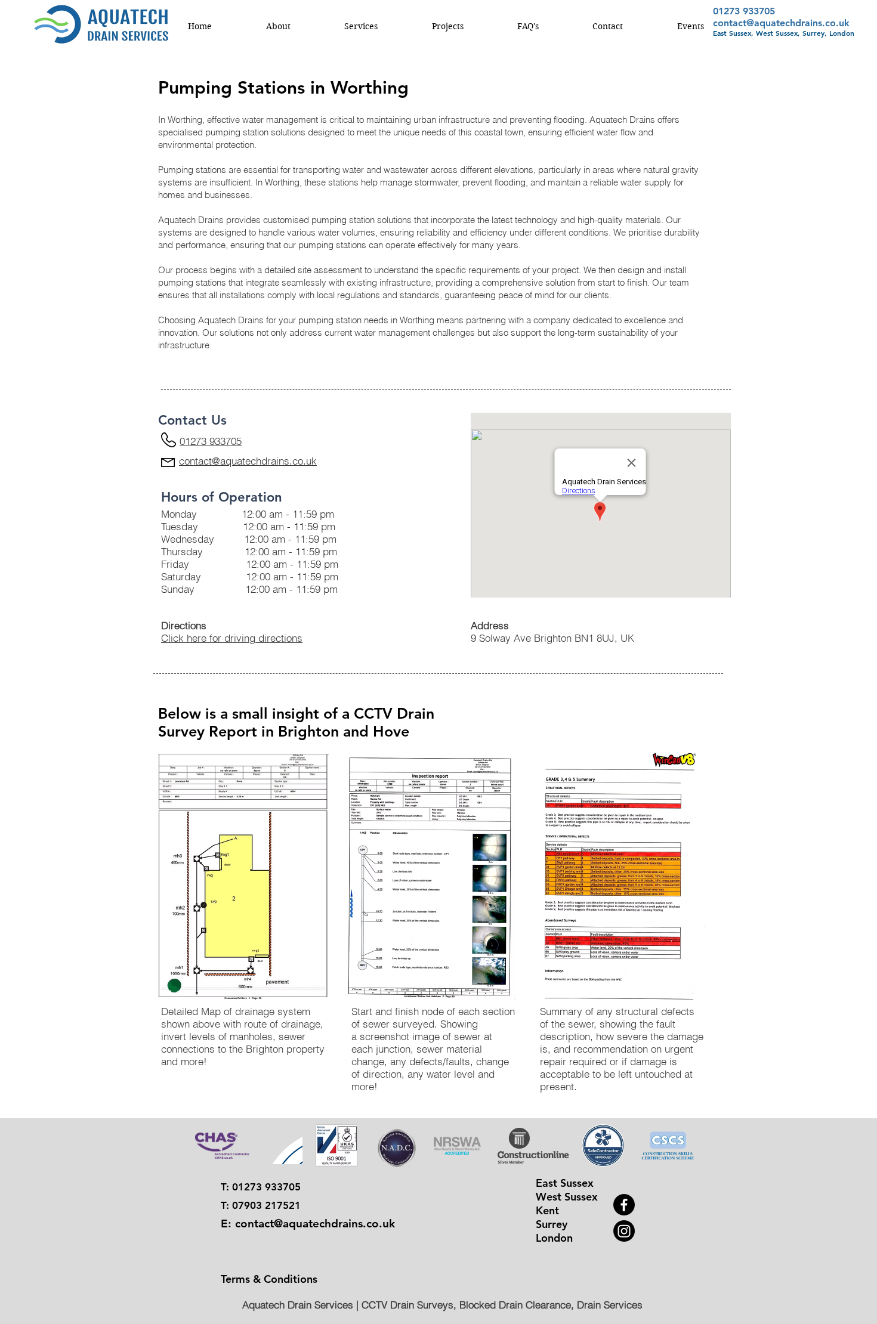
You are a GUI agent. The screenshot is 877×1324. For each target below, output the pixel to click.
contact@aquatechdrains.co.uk (781, 23)
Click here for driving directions (231, 638)
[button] (278, 26)
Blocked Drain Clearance (515, 1304)
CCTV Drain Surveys (407, 1304)
